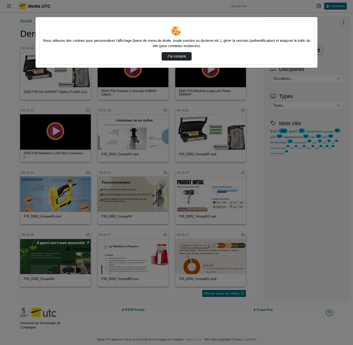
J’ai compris (176, 56)
